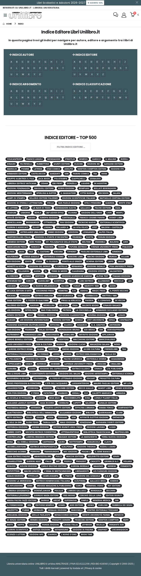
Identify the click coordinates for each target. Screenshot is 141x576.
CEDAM (44, 183)
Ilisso (112, 427)
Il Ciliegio (52, 261)
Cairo (61, 442)
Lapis (110, 261)
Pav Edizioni (67, 222)
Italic (48, 461)
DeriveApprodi (115, 329)
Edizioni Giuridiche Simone (77, 276)
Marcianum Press (16, 247)
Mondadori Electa (65, 208)
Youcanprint (14, 159)
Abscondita (52, 334)
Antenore (114, 325)
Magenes (98, 466)
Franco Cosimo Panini (92, 217)
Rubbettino (43, 164)
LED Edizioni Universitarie (34, 320)
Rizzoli (124, 159)
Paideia (89, 300)
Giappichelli (78, 178)
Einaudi (11, 164)
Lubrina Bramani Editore (40, 437)
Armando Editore (17, 173)
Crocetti (95, 461)
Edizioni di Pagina (83, 529)
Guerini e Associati (17, 227)
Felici (29, 417)
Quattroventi (15, 412)
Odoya (84, 290)
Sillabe (125, 256)
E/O (74, 290)
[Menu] (5, 15)
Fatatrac (49, 393)
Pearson (30, 329)
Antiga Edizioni (41, 529)
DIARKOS (52, 534)
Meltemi (86, 242)
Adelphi (68, 169)
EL (46, 271)
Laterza (38, 169)
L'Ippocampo (14, 364)
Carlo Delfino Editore (53, 466)
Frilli (72, 281)
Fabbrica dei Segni (122, 505)
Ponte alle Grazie (72, 261)
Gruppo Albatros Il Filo (20, 178)
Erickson (103, 193)
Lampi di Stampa (16, 198)
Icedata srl (78, 568)
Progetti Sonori (61, 520)
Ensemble (100, 242)
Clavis (107, 442)
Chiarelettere (14, 461)
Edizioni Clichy (77, 344)
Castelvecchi (38, 173)
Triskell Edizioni (46, 315)
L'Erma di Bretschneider (57, 471)
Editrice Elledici (81, 368)
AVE (55, 300)
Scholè (79, 320)
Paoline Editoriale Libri (94, 251)
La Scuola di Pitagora (19, 398)
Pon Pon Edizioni (16, 393)
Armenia (117, 251)
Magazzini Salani (100, 344)
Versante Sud (116, 524)
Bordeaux (96, 490)
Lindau (48, 227)
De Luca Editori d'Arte (19, 290)
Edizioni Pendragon (18, 188)
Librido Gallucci (77, 490)
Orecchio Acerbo (16, 451)
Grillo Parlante (41, 515)
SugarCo (82, 325)
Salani (116, 193)
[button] (134, 14)
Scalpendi (67, 446)
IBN (29, 505)
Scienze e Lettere (16, 534)
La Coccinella (83, 310)
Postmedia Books (16, 407)
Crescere (101, 364)
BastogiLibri (122, 432)
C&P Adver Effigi (55, 212)
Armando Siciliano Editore (111, 310)
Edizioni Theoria (86, 446)
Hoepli (119, 212)
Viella (50, 203)
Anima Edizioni (40, 427)
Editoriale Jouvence (18, 495)
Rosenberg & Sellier (18, 378)
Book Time (86, 534)
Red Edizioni (14, 261)
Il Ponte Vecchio (119, 290)
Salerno (90, 403)
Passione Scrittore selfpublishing (26, 325)
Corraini (64, 403)
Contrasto (125, 320)
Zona (10, 442)
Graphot (102, 529)
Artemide (36, 407)
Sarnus (45, 500)
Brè (58, 461)
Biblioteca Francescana (97, 432)
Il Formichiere (15, 505)
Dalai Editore (46, 329)
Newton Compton (108, 520)
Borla (38, 212)
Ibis (79, 295)
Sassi (21, 251)
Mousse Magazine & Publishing (54, 485)
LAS (130, 281)
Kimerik (114, 481)
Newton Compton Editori (91, 169)
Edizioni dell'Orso (91, 212)
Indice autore (23, 55)
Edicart (91, 378)
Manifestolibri (42, 456)
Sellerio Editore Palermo (43, 198)
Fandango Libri (33, 334)
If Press (35, 393)
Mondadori (53, 159)
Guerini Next (34, 461)
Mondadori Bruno (69, 329)
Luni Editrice (86, 281)
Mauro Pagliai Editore (106, 383)
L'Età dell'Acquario (56, 383)
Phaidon (127, 247)
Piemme (25, 169)
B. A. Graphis (98, 325)
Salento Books (90, 305)
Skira (104, 173)
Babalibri (69, 334)
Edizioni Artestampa (96, 373)
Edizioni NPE (36, 534)
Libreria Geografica (18, 490)
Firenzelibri (111, 349)
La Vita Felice (80, 227)
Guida (37, 271)
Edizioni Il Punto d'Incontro (51, 237)
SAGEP (121, 261)
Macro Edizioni (95, 256)
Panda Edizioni (50, 524)
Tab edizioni (14, 329)
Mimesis (83, 159)
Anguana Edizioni (17, 515)
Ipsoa (39, 261)
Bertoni (39, 276)
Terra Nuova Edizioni (114, 437)
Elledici (68, 325)
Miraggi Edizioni (57, 510)
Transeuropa (51, 451)
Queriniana (105, 412)
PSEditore (63, 339)
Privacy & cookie (93, 568)
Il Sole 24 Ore (14, 422)
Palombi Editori (65, 388)
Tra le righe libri (16, 373)
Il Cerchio (12, 276)
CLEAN (32, 368)
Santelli (53, 349)
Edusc (116, 456)
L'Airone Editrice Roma (20, 349)
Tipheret (71, 251)
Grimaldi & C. (111, 461)
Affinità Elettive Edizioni (94, 417)
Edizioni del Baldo (69, 373)
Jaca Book (44, 178)
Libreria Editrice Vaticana (21, 183)
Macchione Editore (84, 339)
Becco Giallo (86, 388)
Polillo (59, 490)
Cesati (29, 364)
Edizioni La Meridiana (19, 481)
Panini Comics (81, 173)
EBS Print (57, 183)
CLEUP (25, 208)
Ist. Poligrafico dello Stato (61, 242)
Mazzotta (12, 510)
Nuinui (60, 344)
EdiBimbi (55, 364)
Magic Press (98, 290)
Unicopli (54, 359)
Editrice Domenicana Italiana (53, 481)
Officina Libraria (85, 407)
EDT (112, 315)
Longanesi (89, 232)
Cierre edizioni (45, 339)
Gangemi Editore (113, 164)
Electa (89, 237)
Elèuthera (80, 481)
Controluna (14, 437)
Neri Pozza (35, 242)
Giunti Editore (62, 164)
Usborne (25, 212)
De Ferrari (43, 354)
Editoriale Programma (20, 354)
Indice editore (86, 55)
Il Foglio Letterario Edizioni (66, 378)
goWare (52, 276)
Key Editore (114, 485)
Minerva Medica (102, 500)
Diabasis (63, 393)
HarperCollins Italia (19, 237)
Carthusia (48, 442)
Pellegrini (23, 271)
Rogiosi (11, 466)
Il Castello (61, 266)
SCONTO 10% (96, 2)
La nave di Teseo (42, 208)
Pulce (59, 456)
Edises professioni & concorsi (24, 383)
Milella (100, 524)
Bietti (10, 524)
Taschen (48, 247)
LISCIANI (11, 286)
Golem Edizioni (28, 466)
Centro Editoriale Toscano (102, 510)
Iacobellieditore (16, 446)
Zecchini (110, 490)
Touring (77, 237)
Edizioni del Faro (35, 359)
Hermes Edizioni (39, 520)
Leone (56, 354)
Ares (125, 242)
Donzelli (72, 183)
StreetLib (70, 159)
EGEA (117, 208)
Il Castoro (44, 251)
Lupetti (77, 403)
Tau (124, 349)
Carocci (96, 159)
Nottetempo (76, 442)
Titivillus (33, 476)
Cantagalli (68, 217)
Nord (117, 344)
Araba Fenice (106, 407)
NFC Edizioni (70, 451)
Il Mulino (110, 159)
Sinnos (98, 368)
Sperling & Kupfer (46, 193)
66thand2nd (61, 529)
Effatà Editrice (15, 217)
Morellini (49, 305)
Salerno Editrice (16, 305)
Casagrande (117, 359)
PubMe (25, 510)
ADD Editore (76, 505)
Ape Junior (108, 334)
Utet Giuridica (65, 295)
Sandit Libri (104, 388)
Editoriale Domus (96, 359)
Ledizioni (73, 232)
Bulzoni (114, 242)
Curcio (30, 281)
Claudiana (78, 271)
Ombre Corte (14, 432)
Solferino (12, 256)
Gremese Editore (16, 242)
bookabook (32, 222)
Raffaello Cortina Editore (115, 198)
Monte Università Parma (96, 515)
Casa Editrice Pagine (18, 456)
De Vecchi (120, 300)
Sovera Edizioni (97, 315)
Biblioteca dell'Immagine (41, 412)
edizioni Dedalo (96, 266)
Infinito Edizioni (88, 334)
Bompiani (84, 188)
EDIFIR (28, 261)
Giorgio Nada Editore (46, 495)
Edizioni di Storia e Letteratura (25, 203)
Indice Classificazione (93, 84)
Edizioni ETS (117, 169)
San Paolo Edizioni (69, 203)
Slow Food (32, 422)
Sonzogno (86, 422)
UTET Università (95, 320)
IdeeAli (76, 393)
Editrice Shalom (44, 295)
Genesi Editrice (15, 315)
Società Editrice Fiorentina (41, 432)
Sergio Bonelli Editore (19, 339)
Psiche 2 (86, 451)
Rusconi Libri (75, 256)
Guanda (109, 203)
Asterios (41, 364)
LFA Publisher (114, 368)
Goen (113, 286)
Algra (40, 349)
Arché (56, 500)
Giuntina (59, 281)
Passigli (11, 232)
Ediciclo (119, 281)
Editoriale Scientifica (112, 222)
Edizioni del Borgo (39, 266)
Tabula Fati (49, 422)
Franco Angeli (34, 159)
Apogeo (24, 286)
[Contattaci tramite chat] (115, 15)
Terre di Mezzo (59, 271)
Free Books (69, 495)
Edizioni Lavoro (96, 427)
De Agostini (100, 183)
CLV (86, 393)
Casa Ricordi (47, 403)
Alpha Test (102, 276)
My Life (127, 383)
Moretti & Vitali (16, 266)
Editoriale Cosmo (54, 256)
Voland (127, 461)
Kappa (20, 524)
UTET (94, 227)
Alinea (11, 251)
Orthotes (118, 417)
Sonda (67, 354)
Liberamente (82, 471)
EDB (66, 173)
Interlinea (31, 310)
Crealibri (116, 364)
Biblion (90, 412)
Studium (11, 212)
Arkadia (120, 393)
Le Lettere (12, 208)
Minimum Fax (14, 281)
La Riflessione (15, 485)
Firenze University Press (104, 247)
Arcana (11, 295)
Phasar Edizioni (121, 276)
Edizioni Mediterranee (19, 193)
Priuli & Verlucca (71, 300)
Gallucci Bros (98, 481)
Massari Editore (67, 437)
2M (115, 476)
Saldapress (116, 271)
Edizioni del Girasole (88, 476)
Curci (79, 485)
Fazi (31, 251)
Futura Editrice (78, 247)
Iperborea (33, 388)
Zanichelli (77, 510)
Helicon (63, 305)
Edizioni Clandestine (72, 315)
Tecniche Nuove (87, 222)
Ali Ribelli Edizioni (27, 442)
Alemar (27, 276)
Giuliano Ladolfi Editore (21, 403)
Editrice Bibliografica (88, 354)
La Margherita (89, 437)
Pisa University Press (121, 266)
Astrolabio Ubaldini (32, 232)
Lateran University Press (78, 364)
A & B (107, 476)
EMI (117, 500)
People (68, 461)
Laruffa (33, 524)
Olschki (78, 164)
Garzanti (55, 173)
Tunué (76, 286)
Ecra (87, 398)
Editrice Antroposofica (43, 446)
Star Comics (53, 169)
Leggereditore (15, 388)
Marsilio (12, 169)
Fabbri (61, 247)
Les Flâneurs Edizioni (105, 471)
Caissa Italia (71, 524)
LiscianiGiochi (120, 529)
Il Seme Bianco (103, 451)
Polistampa (60, 178)
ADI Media (89, 329)
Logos (121, 315)
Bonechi (119, 515)
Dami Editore (14, 300)
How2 (91, 505)
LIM (23, 368)
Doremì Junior (42, 490)
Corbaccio (92, 295)
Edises (40, 417)
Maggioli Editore (44, 188)
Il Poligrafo (14, 359)
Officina (55, 325)
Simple (84, 500)
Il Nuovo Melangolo (45, 286)
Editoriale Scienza (122, 373)
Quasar (11, 320)
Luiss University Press (19, 344)
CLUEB (119, 412)
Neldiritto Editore (98, 456)
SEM (74, 417)
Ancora (58, 251)
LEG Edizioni (13, 310)
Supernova (70, 500)
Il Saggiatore (68, 193)
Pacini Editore (103, 208)
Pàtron (67, 310)
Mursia (113, 256)
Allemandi (104, 281)
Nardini (47, 388)
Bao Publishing (49, 310)
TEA (95, 173)
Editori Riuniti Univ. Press (67, 427)
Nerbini (112, 466)
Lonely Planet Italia (106, 398)
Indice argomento (26, 84)
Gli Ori (65, 286)
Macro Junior (32, 471)
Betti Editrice (14, 417)
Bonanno (77, 266)
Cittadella (50, 222)
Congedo (25, 295)
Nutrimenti (13, 334)
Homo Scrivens (123, 388)
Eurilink (103, 505)
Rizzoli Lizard (107, 446)
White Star (125, 203)
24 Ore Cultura (92, 349)
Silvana (72, 212)
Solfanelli (39, 378)
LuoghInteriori (80, 383)
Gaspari (34, 305)
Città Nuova (87, 193)
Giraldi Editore (107, 403)
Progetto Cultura (110, 378)
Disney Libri (115, 217)
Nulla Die (110, 354)
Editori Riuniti (114, 495)
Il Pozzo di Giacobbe (37, 300)
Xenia (112, 320)
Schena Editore (94, 261)
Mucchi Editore (74, 456)
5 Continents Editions (42, 373)
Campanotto (125, 407)
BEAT (30, 315)
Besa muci (54, 398)
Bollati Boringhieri (105, 188)
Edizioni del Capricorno (54, 368)
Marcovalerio (107, 339)
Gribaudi (39, 510)
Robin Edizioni (66, 188)
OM (101, 329)
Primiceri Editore (84, 520)
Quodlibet (44, 281)
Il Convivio (104, 300)
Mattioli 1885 (109, 295)
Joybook (87, 524)
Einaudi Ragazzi (112, 305)
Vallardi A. (62, 227)
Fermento (125, 466)
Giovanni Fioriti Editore (110, 422)
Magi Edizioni (67, 422)
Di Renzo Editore (16, 520)
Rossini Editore (61, 320)
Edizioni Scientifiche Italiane (78, 198)
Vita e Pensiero (92, 203)
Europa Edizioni (49, 217)
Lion (109, 212)
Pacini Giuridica (73, 359)
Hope (126, 520)
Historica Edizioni (17, 427)
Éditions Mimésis (44, 505)
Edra (29, 485)
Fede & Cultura (44, 344)
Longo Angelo (31, 256)
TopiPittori (13, 471)
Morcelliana (14, 222)
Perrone (35, 451)
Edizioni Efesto (96, 271)
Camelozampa (50, 476)
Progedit (81, 461)
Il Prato (67, 476)
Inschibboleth (72, 398)
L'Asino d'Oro (69, 534)
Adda (50, 417)
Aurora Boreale (80, 466)
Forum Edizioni (106, 237)
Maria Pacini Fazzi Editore (22, 500)
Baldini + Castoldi (111, 227)
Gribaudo (95, 178)
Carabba (12, 368)
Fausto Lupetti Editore (57, 407)
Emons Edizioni (70, 349)
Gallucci (85, 208)
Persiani (62, 417)
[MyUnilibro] (124, 15)
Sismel (61, 505)
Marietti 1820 (91, 286)
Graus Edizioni (15, 476)
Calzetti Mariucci (102, 393)
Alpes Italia (105, 232)
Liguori (85, 183)
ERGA (75, 305)
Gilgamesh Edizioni (70, 412)
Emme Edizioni (56, 232)
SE (104, 286)
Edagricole (93, 442)
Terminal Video (94, 485)
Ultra (10, 271)
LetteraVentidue (70, 432)
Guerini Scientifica (17, 529)
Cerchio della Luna (90, 495)
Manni (31, 217)
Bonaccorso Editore (66, 515)
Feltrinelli (26, 164)
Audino (40, 398)
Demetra (63, 290)
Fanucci (35, 247)
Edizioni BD (93, 164)
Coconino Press (45, 290)
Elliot (36, 227)
